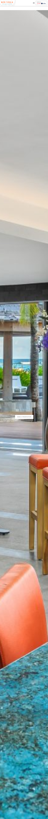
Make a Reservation (24, 417)
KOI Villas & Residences (7, 3)
